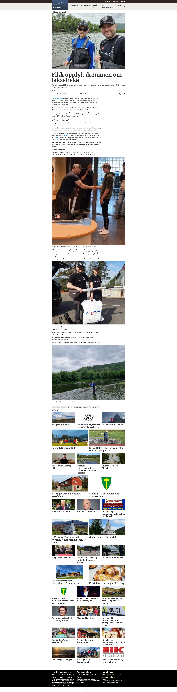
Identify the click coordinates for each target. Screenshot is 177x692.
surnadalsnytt (94, 407)
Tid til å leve (94, 6)
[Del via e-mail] (124, 94)
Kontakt (123, 1)
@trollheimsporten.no (114, 674)
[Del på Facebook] (120, 94)
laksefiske (55, 407)
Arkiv (120, 5)
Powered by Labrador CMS (88, 690)
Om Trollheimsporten (107, 6)
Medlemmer (107, 1)
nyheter (85, 407)
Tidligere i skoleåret (58, 99)
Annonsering (115, 1)
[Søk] (124, 6)
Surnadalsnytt (85, 5)
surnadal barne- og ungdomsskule (71, 407)
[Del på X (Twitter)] (122, 94)
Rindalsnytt (74, 5)
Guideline (57, 137)
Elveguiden (65, 135)
